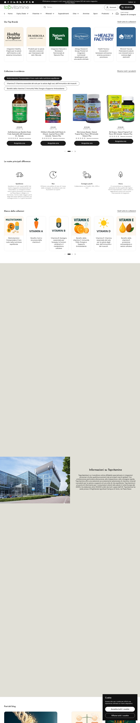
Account (113, 7)
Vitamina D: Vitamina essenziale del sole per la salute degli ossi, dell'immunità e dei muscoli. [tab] (42, 83)
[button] (127, 7)
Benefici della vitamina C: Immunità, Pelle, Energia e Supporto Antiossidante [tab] (35, 89)
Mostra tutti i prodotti (126, 71)
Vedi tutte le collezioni (126, 22)
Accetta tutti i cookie (120, 709)
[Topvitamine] (16, 7)
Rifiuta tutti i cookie (120, 715)
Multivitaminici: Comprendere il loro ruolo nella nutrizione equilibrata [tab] (33, 78)
